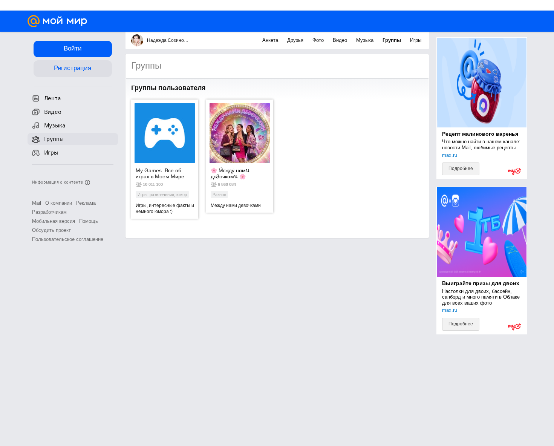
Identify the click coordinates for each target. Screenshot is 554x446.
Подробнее (460, 168)
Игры (415, 40)
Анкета (271, 40)
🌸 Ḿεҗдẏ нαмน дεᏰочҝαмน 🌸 (230, 173)
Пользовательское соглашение (67, 239)
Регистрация (72, 68)
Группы (392, 40)
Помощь (88, 221)
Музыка (365, 40)
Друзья (296, 40)
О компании (58, 203)
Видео (341, 40)
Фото (318, 40)
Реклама (86, 203)
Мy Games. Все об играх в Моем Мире (160, 173)
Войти (73, 48)
